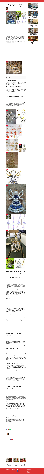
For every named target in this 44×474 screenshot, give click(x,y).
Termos (28, 470)
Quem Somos (29, 469)
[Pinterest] (8, 429)
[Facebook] (6, 429)
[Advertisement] (16, 30)
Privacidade (28, 471)
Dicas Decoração (9, 1)
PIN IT (7, 11)
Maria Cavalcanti (11, 8)
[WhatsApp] (10, 429)
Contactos (28, 472)
